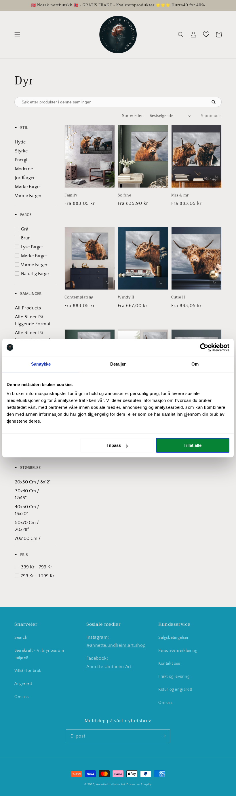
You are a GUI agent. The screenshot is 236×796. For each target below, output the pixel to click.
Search (21, 637)
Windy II (126, 297)
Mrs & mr (180, 195)
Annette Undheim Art (109, 666)
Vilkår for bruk (27, 670)
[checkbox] (33, 142)
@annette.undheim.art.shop (116, 645)
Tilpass (113, 445)
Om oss (21, 697)
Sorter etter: (133, 116)
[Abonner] (163, 736)
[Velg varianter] (108, 180)
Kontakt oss (169, 663)
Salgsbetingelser (173, 637)
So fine (124, 195)
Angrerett (23, 683)
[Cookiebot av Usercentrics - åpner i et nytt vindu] (204, 347)
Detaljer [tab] (118, 364)
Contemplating (79, 297)
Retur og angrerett (175, 689)
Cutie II (178, 297)
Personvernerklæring (177, 650)
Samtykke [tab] (41, 364)
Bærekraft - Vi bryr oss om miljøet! (39, 654)
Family (70, 195)
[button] (17, 34)
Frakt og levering (173, 676)
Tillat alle (192, 445)
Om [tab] (195, 364)
